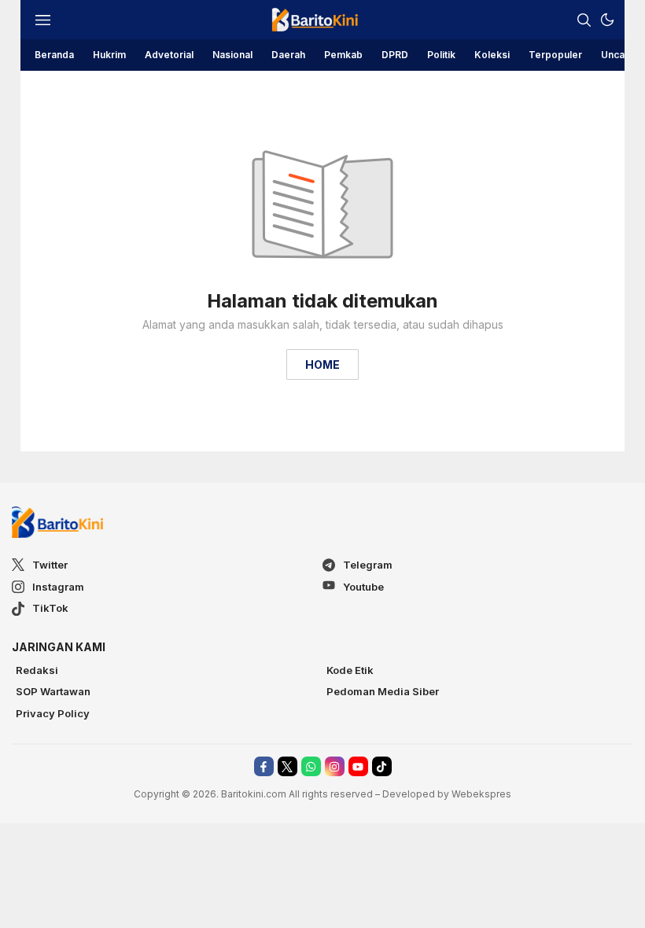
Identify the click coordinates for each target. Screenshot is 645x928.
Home (322, 364)
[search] (583, 19)
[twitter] (287, 766)
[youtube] (358, 766)
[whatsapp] (311, 766)
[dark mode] (607, 19)
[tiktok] (382, 766)
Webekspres (481, 794)
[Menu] (42, 19)
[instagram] (335, 766)
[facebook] (264, 766)
